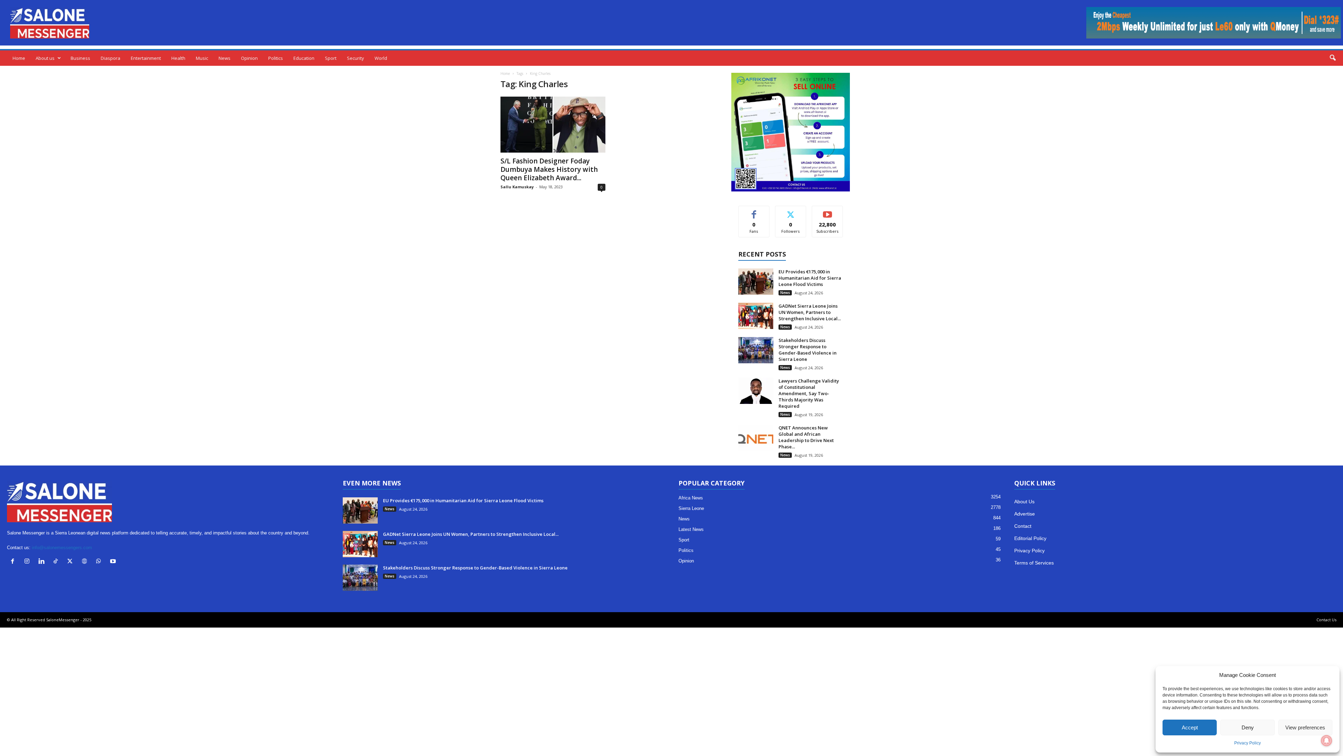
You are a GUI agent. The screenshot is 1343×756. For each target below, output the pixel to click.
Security (355, 58)
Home (19, 58)
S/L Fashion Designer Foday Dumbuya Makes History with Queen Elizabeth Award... (549, 169)
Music (202, 58)
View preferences (1305, 727)
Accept (1190, 727)
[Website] (86, 562)
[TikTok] (57, 562)
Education (303, 58)
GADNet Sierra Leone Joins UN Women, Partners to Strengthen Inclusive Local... (810, 312)
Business (80, 58)
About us (45, 58)
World (381, 58)
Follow (790, 211)
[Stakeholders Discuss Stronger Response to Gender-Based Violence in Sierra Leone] (755, 350)
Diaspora (110, 58)
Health (178, 58)
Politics (275, 58)
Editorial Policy (1030, 538)
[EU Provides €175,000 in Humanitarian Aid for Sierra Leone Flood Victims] (755, 281)
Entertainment (146, 58)
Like (754, 211)
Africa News (690, 497)
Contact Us (1326, 619)
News (224, 58)
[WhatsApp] (100, 562)
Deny (1248, 727)
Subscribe (827, 211)
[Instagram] (28, 562)
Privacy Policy (1247, 743)
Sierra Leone (691, 508)
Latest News (691, 529)
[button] (1332, 58)
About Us (1024, 501)
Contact (1022, 526)
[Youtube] (113, 562)
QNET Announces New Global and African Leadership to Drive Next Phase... (806, 437)
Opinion (249, 58)
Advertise (1024, 514)
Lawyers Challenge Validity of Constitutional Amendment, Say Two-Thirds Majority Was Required (809, 393)
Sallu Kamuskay (517, 186)
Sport (330, 58)
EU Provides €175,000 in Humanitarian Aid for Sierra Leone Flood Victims (810, 277)
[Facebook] (14, 562)
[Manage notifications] (1326, 740)
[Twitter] (71, 562)
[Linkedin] (43, 562)
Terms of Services (1034, 563)
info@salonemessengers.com (62, 547)
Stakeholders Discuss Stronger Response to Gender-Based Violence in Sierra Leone (808, 349)
